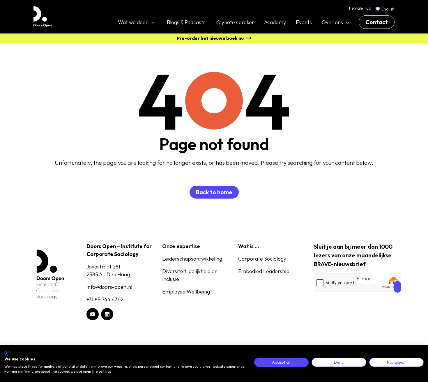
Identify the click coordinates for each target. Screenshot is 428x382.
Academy (275, 22)
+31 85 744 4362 (104, 299)
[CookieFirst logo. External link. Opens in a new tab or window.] (6, 353)
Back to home (214, 192)
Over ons (332, 22)
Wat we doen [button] (133, 22)
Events (304, 22)
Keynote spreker (234, 22)
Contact (376, 22)
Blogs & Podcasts (186, 22)
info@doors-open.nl (109, 287)
